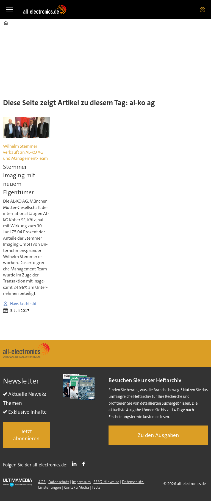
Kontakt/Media (76, 487)
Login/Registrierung (204, 9)
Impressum (81, 481)
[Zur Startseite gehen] (45, 9)
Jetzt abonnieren (26, 435)
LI (75, 463)
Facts (96, 487)
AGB (42, 481)
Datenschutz (58, 481)
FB (85, 463)
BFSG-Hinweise (106, 481)
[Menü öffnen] (9, 10)
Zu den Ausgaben (158, 435)
